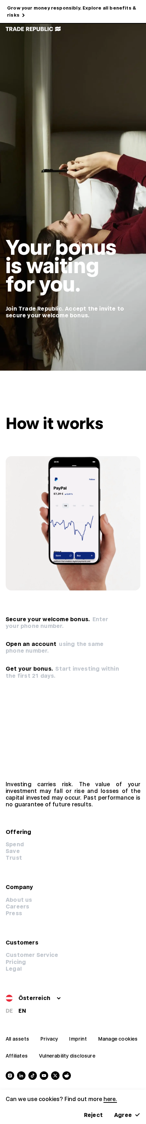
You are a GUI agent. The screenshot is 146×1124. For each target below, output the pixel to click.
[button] (16, 962)
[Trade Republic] (33, 29)
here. (110, 1099)
